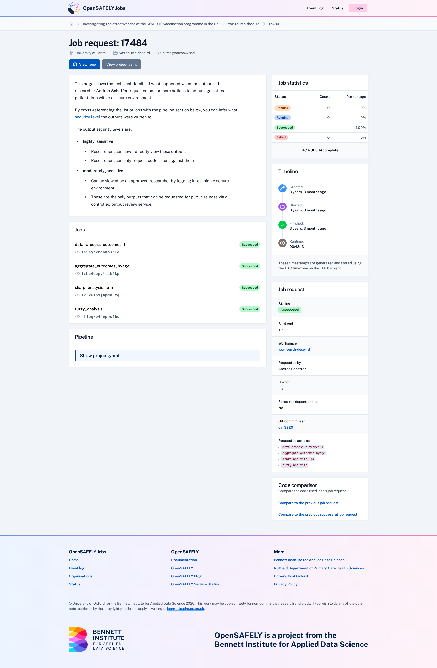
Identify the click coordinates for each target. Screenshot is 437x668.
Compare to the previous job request (308, 503)
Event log (76, 568)
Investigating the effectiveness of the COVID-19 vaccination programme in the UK (151, 24)
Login (358, 8)
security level (87, 117)
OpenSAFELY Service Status (195, 584)
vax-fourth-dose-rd (243, 24)
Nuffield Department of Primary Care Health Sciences (319, 568)
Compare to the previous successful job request (317, 514)
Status (337, 8)
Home (74, 560)
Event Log (315, 8)
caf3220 (285, 427)
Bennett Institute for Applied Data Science (309, 560)
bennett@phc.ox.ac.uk (185, 608)
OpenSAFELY (182, 568)
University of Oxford (291, 576)
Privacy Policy (286, 584)
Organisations (80, 576)
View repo (87, 64)
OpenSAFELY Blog (186, 576)
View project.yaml (121, 64)
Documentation (184, 560)
